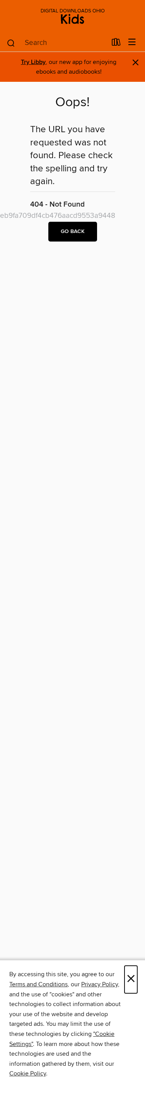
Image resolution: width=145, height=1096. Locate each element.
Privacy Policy (99, 984)
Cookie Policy (27, 1073)
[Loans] (116, 44)
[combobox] (56, 43)
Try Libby (33, 62)
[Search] (11, 42)
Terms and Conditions (38, 984)
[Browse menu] (132, 42)
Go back (73, 231)
